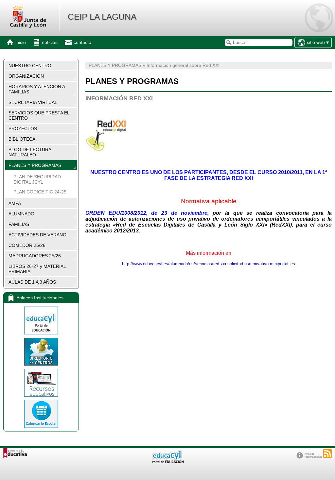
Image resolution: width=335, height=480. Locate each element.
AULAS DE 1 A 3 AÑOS (32, 282)
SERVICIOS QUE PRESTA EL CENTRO (39, 115)
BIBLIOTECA (22, 139)
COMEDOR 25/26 (27, 245)
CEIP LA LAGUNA (102, 16)
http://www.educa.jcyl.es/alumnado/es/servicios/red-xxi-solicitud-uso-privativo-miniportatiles (208, 263)
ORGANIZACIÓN (26, 76)
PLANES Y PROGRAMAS (35, 165)
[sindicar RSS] (327, 453)
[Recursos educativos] (41, 383)
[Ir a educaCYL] (167, 462)
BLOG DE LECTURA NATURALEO (30, 152)
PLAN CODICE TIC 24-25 (39, 191)
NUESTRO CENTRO (30, 65)
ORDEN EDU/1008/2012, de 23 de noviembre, (147, 213)
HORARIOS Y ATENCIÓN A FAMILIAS (37, 89)
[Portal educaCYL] (41, 320)
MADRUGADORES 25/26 (35, 255)
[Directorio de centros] (41, 352)
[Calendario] (41, 414)
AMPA (15, 203)
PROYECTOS (23, 128)
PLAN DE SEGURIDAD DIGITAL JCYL (37, 179)
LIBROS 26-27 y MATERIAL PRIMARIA (37, 269)
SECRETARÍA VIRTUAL (33, 102)
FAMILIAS (19, 224)
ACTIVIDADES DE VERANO (37, 234)
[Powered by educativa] (15, 453)
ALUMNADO (21, 213)
